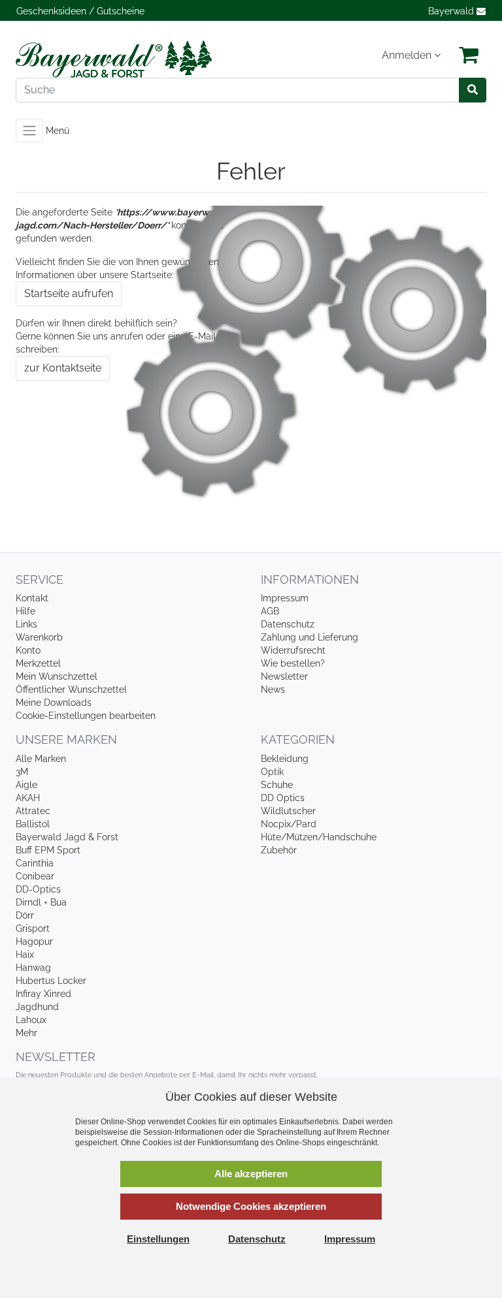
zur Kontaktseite (62, 368)
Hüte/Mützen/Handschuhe (318, 837)
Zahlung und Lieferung (309, 637)
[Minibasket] (468, 55)
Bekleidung (285, 758)
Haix (25, 954)
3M (22, 772)
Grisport (33, 928)
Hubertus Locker (51, 980)
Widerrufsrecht (293, 650)
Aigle (26, 785)
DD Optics (283, 798)
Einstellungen (158, 1238)
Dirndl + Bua (41, 902)
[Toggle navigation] (29, 130)
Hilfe (25, 611)
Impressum (285, 598)
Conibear (35, 876)
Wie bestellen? (293, 663)
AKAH (28, 798)
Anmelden (408, 55)
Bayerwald (452, 11)
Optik (272, 772)
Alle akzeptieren (251, 1173)
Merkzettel (38, 663)
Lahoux (31, 1020)
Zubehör (279, 850)
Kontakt (32, 598)
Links (26, 624)
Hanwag (33, 967)
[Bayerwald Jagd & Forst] (128, 59)
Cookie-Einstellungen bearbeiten (86, 715)
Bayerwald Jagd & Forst (67, 837)
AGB (270, 611)
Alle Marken (41, 758)
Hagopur (34, 941)
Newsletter (284, 676)
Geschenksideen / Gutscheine (80, 11)
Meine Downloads (54, 702)
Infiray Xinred (43, 994)
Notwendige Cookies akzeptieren (251, 1206)
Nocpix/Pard (288, 824)
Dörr (25, 915)
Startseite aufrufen (68, 293)
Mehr (26, 1033)
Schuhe (277, 785)
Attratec (33, 811)
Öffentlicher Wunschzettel (71, 689)
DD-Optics (38, 889)
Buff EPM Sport (48, 850)
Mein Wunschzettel (56, 676)
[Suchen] (472, 90)
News (273, 689)
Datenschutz (287, 624)
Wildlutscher (288, 811)
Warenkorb (39, 637)
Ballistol (33, 824)
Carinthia (35, 863)
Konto (28, 650)
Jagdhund (37, 1007)
